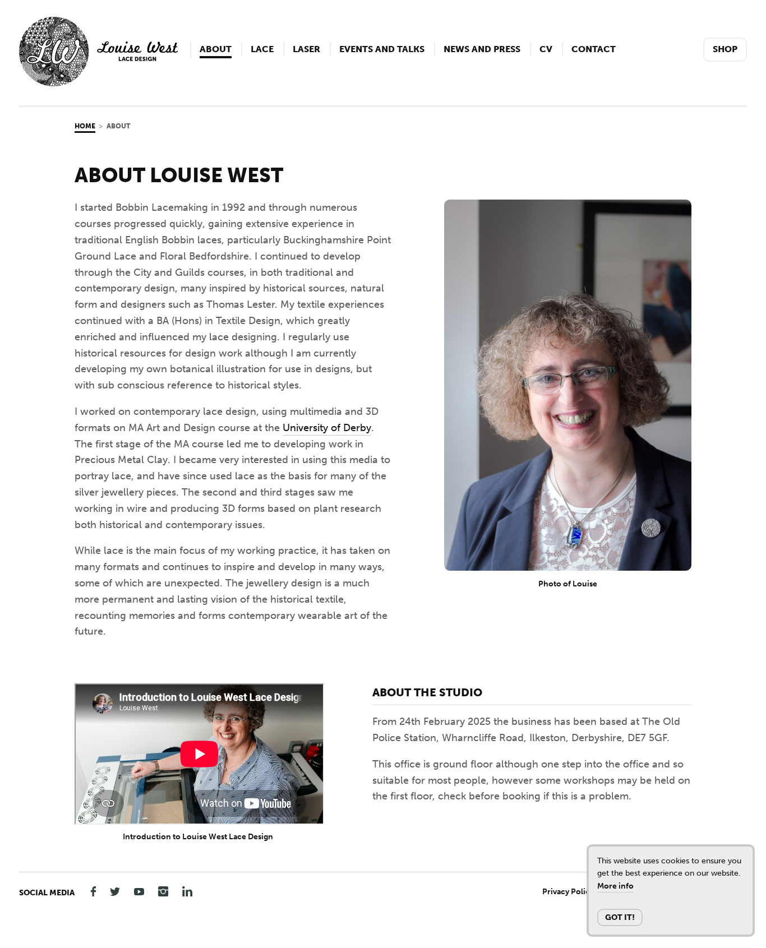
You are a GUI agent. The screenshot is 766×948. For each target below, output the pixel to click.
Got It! (620, 917)
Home (85, 126)
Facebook (91, 891)
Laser (306, 49)
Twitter (115, 891)
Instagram (163, 891)
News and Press (482, 49)
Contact (593, 49)
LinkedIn (187, 891)
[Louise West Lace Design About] (98, 83)
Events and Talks (381, 49)
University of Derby (327, 428)
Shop (725, 49)
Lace (262, 49)
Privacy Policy (568, 891)
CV (545, 49)
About (216, 49)
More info (615, 886)
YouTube (139, 891)
